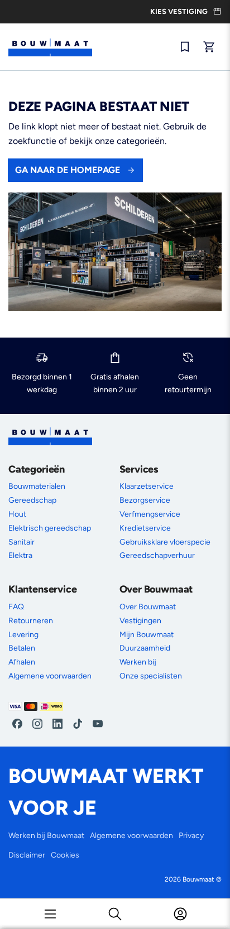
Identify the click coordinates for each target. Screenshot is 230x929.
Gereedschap (32, 500)
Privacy (191, 835)
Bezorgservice (144, 500)
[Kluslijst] (184, 47)
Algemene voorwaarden (50, 676)
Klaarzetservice (146, 486)
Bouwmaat (198, 879)
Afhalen (21, 662)
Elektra (20, 555)
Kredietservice (145, 528)
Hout (17, 514)
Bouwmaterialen (36, 486)
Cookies (65, 855)
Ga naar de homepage (67, 170)
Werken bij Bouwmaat (46, 835)
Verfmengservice (149, 514)
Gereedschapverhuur (157, 555)
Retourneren (30, 620)
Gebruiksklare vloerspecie (164, 542)
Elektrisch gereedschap (49, 528)
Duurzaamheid (144, 648)
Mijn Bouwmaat (146, 634)
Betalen (21, 648)
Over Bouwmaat (147, 607)
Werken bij (137, 662)
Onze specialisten (150, 676)
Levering (23, 634)
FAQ (16, 607)
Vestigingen (140, 620)
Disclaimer (26, 855)
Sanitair (21, 542)
